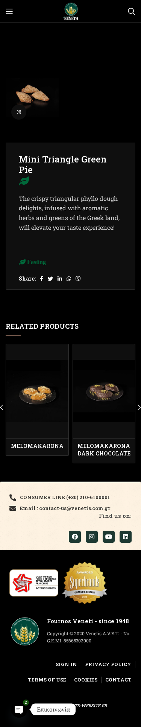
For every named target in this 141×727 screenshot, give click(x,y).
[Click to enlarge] (18, 112)
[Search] (131, 11)
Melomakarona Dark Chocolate (103, 449)
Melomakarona (37, 445)
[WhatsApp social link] (68, 279)
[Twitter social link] (50, 279)
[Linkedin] (126, 537)
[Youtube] (109, 537)
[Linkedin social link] (59, 279)
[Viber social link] (78, 279)
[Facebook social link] (41, 279)
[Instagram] (92, 537)
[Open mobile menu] (9, 11)
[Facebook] (75, 537)
